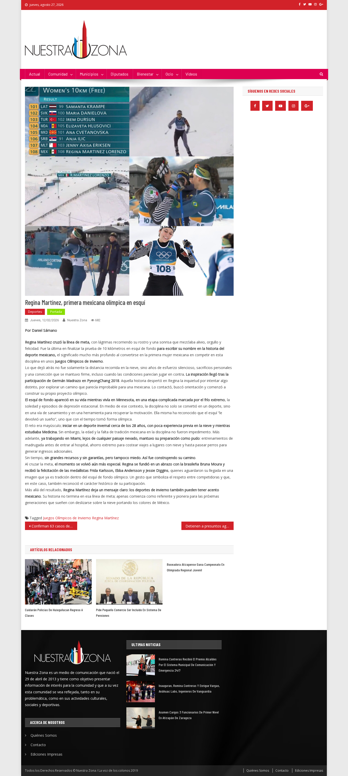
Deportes (35, 312)
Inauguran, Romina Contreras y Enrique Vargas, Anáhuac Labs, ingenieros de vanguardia (189, 688)
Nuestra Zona (77, 320)
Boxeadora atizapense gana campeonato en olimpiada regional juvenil (195, 567)
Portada (56, 312)
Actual (34, 73)
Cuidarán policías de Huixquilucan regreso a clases (54, 613)
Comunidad (58, 73)
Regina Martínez (105, 517)
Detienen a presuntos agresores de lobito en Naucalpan (209, 526)
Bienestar (145, 73)
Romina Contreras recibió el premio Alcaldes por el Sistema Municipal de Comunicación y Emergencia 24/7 (188, 664)
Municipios (89, 73)
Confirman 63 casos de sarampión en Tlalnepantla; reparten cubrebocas (54, 526)
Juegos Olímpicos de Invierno (67, 517)
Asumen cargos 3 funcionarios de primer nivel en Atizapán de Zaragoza (189, 715)
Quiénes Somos (44, 735)
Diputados (119, 73)
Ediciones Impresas (46, 754)
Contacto (38, 744)
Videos (191, 73)
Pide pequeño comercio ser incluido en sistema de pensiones (128, 613)
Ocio (169, 73)
